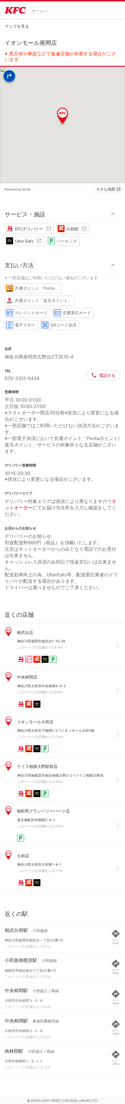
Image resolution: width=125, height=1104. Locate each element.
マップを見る (17, 26)
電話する (107, 375)
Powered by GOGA (18, 189)
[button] (62, 214)
